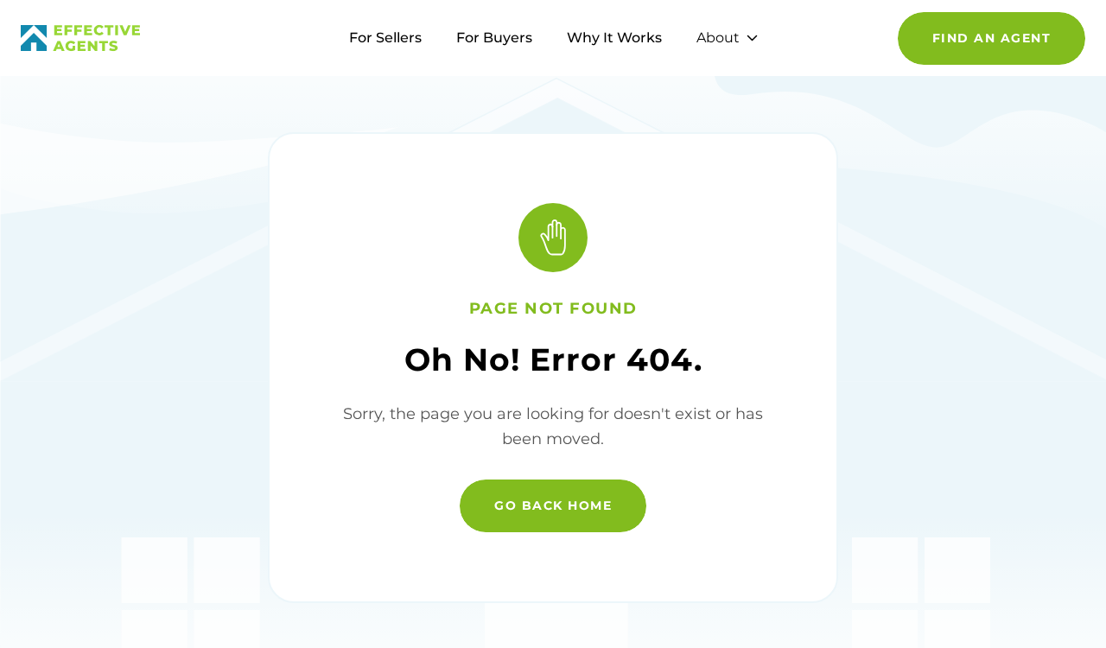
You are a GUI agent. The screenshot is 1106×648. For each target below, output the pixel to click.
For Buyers (494, 37)
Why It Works (614, 37)
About (718, 37)
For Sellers (385, 37)
